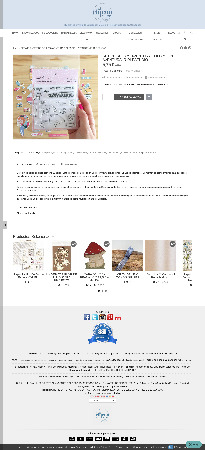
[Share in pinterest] (190, 48)
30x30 (14, 360)
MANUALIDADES (69, 33)
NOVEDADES (102, 33)
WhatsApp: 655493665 (115, 386)
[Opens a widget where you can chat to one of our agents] (193, 445)
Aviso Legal (68, 376)
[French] (94, 396)
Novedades (105, 366)
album (27, 360)
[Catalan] (113, 396)
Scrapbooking (21, 366)
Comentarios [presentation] (70, 164)
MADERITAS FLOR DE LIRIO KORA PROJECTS (61, 277)
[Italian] (100, 396)
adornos (21, 360)
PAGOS (171, 33)
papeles (142, 360)
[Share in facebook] (181, 48)
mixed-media (80, 152)
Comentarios (149, 152)
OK (170, 447)
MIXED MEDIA (37, 366)
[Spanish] (110, 396)
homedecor (89, 360)
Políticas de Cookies (156, 376)
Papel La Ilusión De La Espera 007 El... (29, 276)
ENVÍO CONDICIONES (157, 34)
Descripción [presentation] (25, 164)
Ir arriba (43, 376)
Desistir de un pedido (134, 376)
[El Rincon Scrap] (102, 14)
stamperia (189, 360)
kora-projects (99, 360)
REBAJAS (116, 33)
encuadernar (69, 360)
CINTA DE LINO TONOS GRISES (127, 276)
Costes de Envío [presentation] (47, 164)
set (89, 152)
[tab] (23, 164)
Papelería (129, 366)
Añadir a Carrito (131, 96)
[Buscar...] (191, 33)
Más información (182, 447)
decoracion (43, 360)
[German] (97, 396)
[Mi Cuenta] (179, 33)
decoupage (59, 360)
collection (34, 360)
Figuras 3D (86, 370)
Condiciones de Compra (110, 376)
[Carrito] (185, 33)
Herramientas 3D (144, 366)
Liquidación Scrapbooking (166, 366)
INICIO (15, 33)
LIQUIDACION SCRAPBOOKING (135, 34)
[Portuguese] (103, 396)
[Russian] (107, 396)
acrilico (116, 152)
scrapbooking (59, 152)
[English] (91, 396)
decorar (51, 360)
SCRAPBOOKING (50, 33)
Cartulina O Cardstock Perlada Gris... (161, 276)
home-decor (79, 360)
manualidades (99, 152)
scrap (70, 152)
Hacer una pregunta (157, 77)
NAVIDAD (118, 366)
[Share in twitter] (186, 48)
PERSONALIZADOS (30, 33)
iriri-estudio (126, 152)
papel (135, 360)
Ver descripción (134, 77)
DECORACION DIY (86, 34)
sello (109, 152)
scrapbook (47, 152)
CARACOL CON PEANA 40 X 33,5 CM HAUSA (94, 277)
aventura (137, 152)
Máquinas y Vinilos (77, 366)
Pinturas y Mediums (56, 366)
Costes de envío (114, 77)
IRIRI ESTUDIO (118, 84)
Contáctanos (54, 376)
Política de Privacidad (86, 376)
